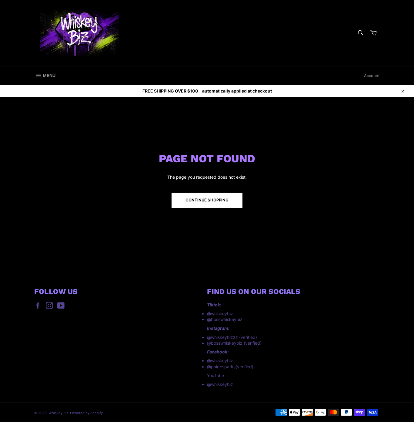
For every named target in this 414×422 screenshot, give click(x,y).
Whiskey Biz (58, 413)
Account (372, 75)
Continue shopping (207, 199)
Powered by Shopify (86, 413)
